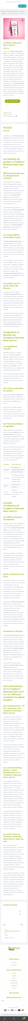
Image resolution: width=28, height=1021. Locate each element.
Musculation (14, 980)
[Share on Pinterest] (15, 116)
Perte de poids (14, 983)
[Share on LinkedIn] (10, 116)
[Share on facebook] (7, 116)
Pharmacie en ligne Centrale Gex (18, 1014)
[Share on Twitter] (8, 116)
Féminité (14, 975)
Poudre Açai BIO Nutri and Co (12, 931)
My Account (4, 1018)
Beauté (14, 973)
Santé (10, 112)
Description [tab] (7, 127)
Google (2, 1000)
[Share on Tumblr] (11, 116)
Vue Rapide (20, 914)
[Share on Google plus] (13, 116)
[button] (22, 20)
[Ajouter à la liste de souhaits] (6, 105)
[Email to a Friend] (16, 116)
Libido (14, 978)
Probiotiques (14, 985)
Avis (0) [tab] (6, 131)
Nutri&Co (10, 114)
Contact (14, 962)
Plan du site (14, 965)
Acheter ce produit (13, 101)
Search (14, 1018)
